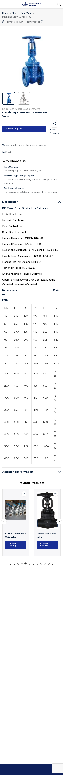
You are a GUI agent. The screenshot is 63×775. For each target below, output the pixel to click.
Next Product (33, 21)
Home (5, 13)
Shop (14, 13)
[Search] (59, 4)
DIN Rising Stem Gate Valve (15, 109)
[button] (4, 521)
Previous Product (14, 21)
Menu (3, 4)
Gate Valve (26, 13)
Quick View (24, 493)
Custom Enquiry (14, 129)
